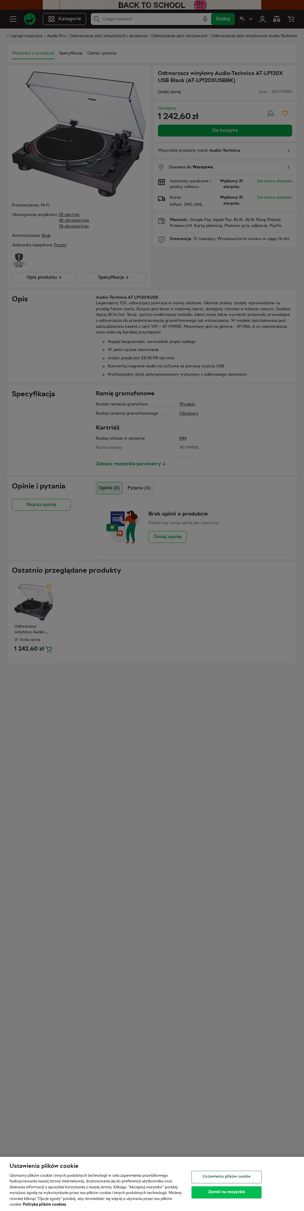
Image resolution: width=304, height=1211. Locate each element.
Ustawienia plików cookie (226, 1177)
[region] (152, 1184)
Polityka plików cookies (44, 1205)
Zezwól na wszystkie (226, 1192)
